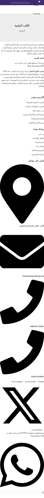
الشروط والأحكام (38, 150)
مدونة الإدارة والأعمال (36, 123)
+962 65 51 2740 (37, 377)
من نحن (41, 134)
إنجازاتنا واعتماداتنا (37, 119)
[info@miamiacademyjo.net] (22, 273)
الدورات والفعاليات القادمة (34, 106)
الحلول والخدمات (38, 138)
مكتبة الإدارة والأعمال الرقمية (33, 115)
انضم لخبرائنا (39, 142)
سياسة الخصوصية (37, 154)
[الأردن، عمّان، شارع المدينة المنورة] (22, 223)
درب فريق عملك (38, 111)
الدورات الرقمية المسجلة (35, 102)
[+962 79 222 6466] (22, 323)
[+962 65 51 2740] (22, 374)
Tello (42, 436)
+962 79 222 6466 (37, 326)
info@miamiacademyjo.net (33, 276)
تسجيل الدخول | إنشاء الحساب (20, 3)
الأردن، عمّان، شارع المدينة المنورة (32, 226)
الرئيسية (22, 31)
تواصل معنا (40, 146)
